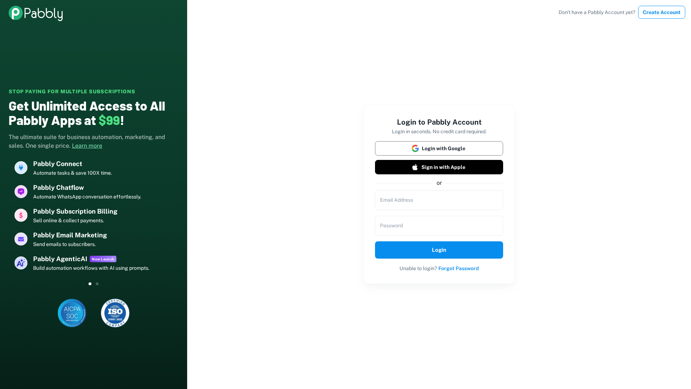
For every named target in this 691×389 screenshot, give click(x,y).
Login (439, 250)
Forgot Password (458, 268)
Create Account (662, 12)
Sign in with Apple (443, 167)
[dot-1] (97, 284)
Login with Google (443, 148)
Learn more (87, 145)
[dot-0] (90, 284)
